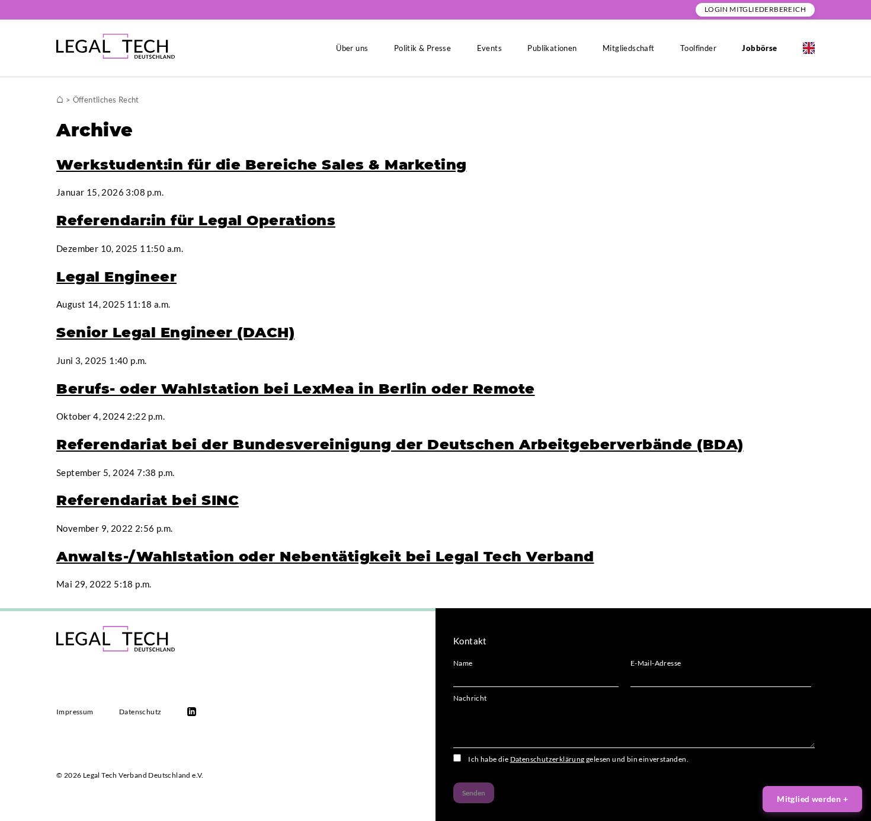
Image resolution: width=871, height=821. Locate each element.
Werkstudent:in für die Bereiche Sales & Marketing (261, 164)
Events (489, 48)
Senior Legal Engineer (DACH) (175, 332)
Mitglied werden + (812, 799)
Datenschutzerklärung (547, 759)
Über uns (352, 48)
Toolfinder (698, 48)
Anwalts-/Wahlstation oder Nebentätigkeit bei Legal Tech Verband (325, 556)
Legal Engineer (116, 276)
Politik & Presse (422, 48)
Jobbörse (759, 48)
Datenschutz (140, 711)
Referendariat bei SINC (147, 500)
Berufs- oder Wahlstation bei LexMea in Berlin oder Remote (295, 388)
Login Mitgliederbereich (755, 9)
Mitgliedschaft (629, 48)
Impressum (75, 711)
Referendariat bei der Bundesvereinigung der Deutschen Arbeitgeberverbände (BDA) (400, 444)
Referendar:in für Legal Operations (195, 220)
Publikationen (552, 48)
